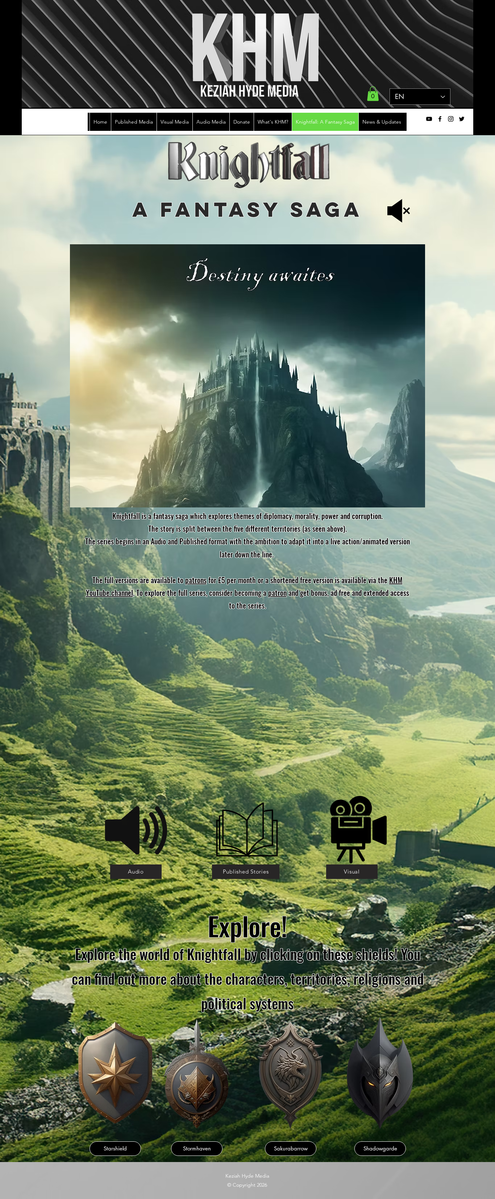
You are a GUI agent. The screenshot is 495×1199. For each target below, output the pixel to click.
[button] (373, 93)
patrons (196, 579)
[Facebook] (440, 119)
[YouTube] (429, 119)
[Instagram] (450, 119)
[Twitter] (461, 119)
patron (277, 592)
